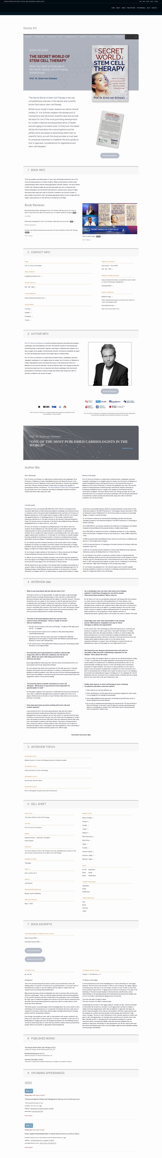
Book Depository (87, 836)
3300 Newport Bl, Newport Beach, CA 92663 (42, 1108)
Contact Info (39, 37)
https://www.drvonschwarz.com (34, 298)
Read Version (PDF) (31, 938)
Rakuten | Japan (87, 859)
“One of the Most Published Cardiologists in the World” (79, 443)
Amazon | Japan (87, 855)
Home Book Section (108, 305)
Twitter (27, 320)
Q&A (60, 37)
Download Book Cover (110, 155)
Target (84, 829)
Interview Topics (71, 37)
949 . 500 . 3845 (29, 287)
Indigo (84, 844)
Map (40, 1106)
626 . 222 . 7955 (106, 269)
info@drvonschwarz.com (32, 276)
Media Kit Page (106, 296)
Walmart (85, 833)
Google (84, 825)
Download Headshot (110, 391)
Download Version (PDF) (32, 942)
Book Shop (85, 840)
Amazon (85, 821)
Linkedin (27, 312)
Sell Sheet (93, 37)
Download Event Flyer (37, 1111)
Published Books (105, 37)
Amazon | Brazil (87, 851)
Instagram (28, 316)
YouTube (27, 309)
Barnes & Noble (87, 818)
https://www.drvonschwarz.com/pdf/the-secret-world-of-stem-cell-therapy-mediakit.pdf (119, 281)
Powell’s (84, 848)
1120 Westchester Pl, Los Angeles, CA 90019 (42, 1140)
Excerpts (83, 37)
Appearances (119, 37)
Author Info (52, 37)
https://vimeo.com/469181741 (48, 1143)
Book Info (28, 37)
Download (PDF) (106, 286)
